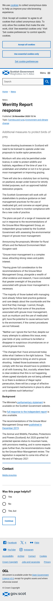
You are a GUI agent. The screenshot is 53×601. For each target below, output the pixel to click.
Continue (9, 521)
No (9, 503)
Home (5, 91)
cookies (14, 5)
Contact (32, 556)
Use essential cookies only (26, 54)
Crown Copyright (10, 562)
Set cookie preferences (26, 61)
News (13, 91)
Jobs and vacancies (31, 562)
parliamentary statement (30, 402)
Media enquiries (9, 475)
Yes (10, 496)
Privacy (47, 562)
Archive (21, 556)
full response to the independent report (27, 411)
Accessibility (8, 556)
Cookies (43, 556)
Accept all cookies (26, 44)
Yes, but (12, 511)
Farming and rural (16, 120)
